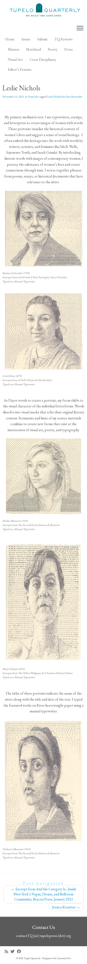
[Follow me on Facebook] (20, 951)
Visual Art (15, 59)
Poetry (53, 49)
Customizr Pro (64, 958)
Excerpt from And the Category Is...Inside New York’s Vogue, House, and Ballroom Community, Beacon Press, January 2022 (43, 894)
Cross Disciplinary (43, 59)
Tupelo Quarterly (32, 958)
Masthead (33, 49)
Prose (68, 49)
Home (10, 39)
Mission (13, 49)
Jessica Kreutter (66, 907)
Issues (26, 39)
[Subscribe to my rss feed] (7, 951)
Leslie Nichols (54, 96)
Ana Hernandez (73, 96)
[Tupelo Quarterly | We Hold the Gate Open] (43, 10)
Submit (42, 39)
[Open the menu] (80, 28)
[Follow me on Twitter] (13, 951)
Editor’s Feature (20, 69)
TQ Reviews (64, 39)
